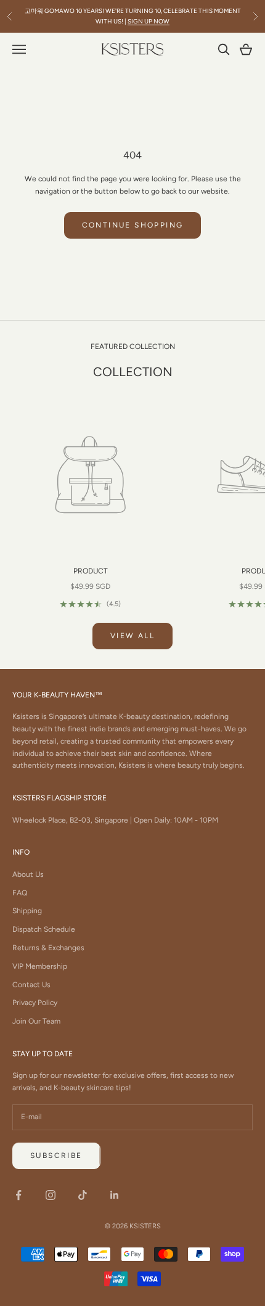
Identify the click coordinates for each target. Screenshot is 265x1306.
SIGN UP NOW (148, 21)
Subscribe (56, 1155)
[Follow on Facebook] (18, 1195)
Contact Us (31, 984)
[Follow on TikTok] (82, 1195)
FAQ (19, 893)
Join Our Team (36, 1021)
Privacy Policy (34, 1002)
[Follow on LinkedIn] (114, 1195)
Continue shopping (133, 225)
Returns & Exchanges (48, 947)
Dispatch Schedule (43, 929)
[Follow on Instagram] (50, 1195)
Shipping (27, 910)
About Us (28, 874)
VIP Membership (39, 966)
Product (90, 571)
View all (132, 635)
